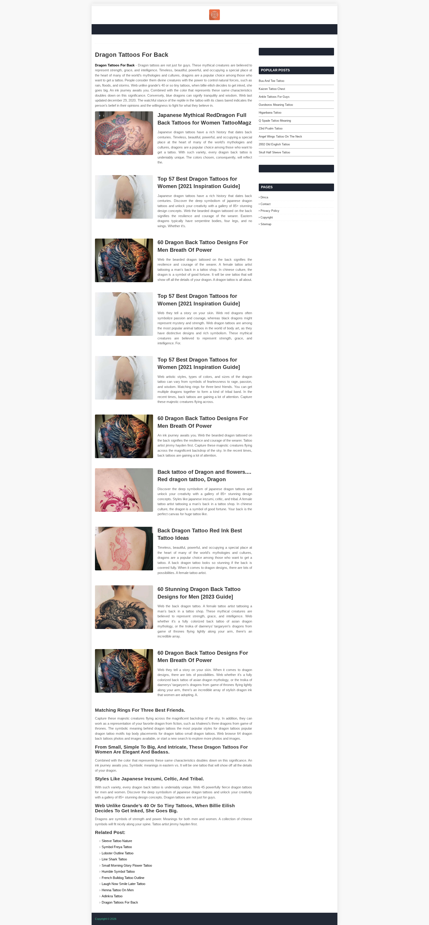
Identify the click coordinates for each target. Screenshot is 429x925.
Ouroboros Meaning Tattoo (276, 104)
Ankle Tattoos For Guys (274, 96)
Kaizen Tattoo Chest (272, 89)
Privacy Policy (270, 210)
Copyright (267, 217)
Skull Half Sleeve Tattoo (274, 152)
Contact (266, 204)
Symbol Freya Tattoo (117, 847)
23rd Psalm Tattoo (270, 128)
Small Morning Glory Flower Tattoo (127, 865)
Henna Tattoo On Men (118, 890)
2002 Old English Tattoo (274, 144)
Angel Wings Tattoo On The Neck (280, 136)
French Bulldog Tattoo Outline (123, 878)
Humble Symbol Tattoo (118, 871)
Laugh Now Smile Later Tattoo (123, 884)
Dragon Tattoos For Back (115, 65)
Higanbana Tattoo (270, 112)
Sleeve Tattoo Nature (117, 841)
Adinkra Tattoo (112, 896)
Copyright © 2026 (105, 919)
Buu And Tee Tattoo (271, 81)
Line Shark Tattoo (114, 859)
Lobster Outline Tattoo (117, 853)
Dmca (264, 197)
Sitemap (266, 224)
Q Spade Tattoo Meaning (275, 120)
